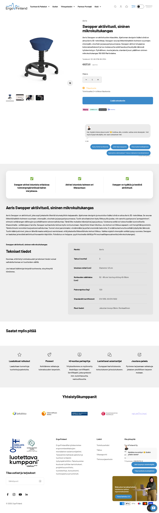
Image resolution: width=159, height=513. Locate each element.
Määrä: (85, 74)
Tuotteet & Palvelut (38, 6)
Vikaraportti (102, 454)
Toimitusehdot (103, 445)
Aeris (84, 20)
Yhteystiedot (66, 6)
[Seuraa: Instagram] (14, 494)
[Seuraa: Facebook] (7, 494)
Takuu (99, 450)
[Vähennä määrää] (86, 80)
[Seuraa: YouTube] (20, 494)
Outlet (55, 6)
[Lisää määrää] (98, 80)
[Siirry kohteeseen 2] (20, 97)
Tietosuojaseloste (105, 459)
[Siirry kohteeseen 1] (10, 96)
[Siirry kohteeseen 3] (30, 98)
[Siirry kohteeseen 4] (40, 98)
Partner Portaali (85, 6)
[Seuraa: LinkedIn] (26, 494)
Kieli (97, 6)
